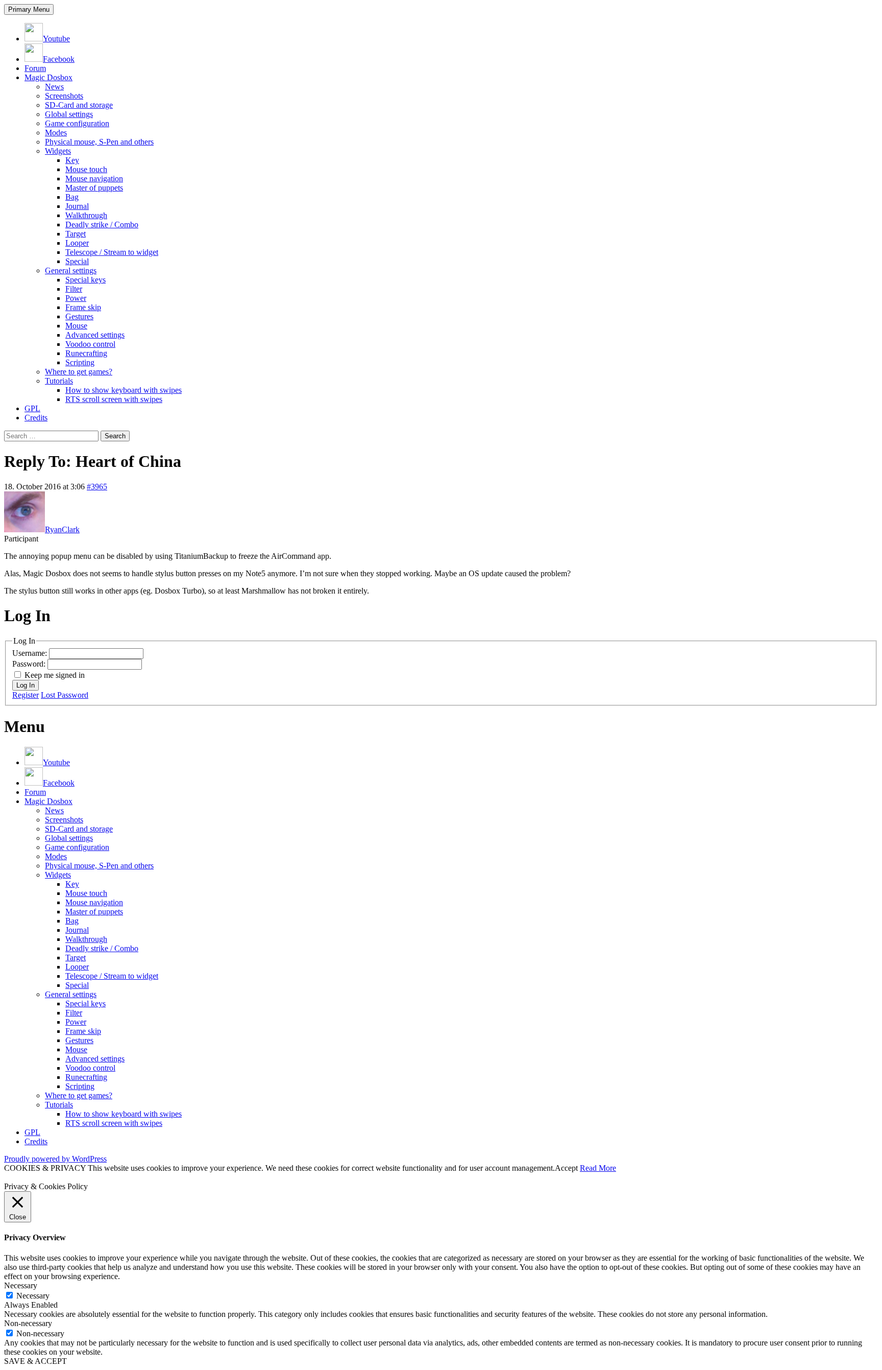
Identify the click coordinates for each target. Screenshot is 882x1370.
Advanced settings (95, 334)
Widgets (58, 151)
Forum (35, 68)
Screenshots (64, 95)
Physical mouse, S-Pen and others (99, 141)
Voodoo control (90, 344)
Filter (73, 289)
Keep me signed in (54, 675)
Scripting (79, 362)
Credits (35, 417)
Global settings (69, 114)
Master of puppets (94, 187)
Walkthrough (86, 215)
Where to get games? (78, 371)
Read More (598, 1168)
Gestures (79, 316)
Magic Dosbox (48, 77)
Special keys (85, 279)
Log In (25, 685)
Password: (29, 663)
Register (25, 695)
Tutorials (59, 380)
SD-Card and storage (79, 105)
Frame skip (83, 307)
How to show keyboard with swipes (123, 390)
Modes (56, 132)
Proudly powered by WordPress (55, 1158)
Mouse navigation (94, 178)
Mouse (76, 325)
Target (75, 233)
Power (75, 298)
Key (72, 160)
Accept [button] (566, 1168)
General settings (70, 270)
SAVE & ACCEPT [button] (35, 1361)
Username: (30, 653)
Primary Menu (29, 9)
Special (77, 261)
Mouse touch (86, 169)
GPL (32, 408)
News (54, 86)
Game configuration (77, 123)
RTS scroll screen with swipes (113, 399)
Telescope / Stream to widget (111, 252)
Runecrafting (86, 353)
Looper (77, 243)
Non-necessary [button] (28, 1323)
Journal (77, 206)
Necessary (33, 1295)
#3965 (97, 486)
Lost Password (64, 695)
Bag (72, 197)
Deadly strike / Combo (101, 224)
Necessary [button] (20, 1285)
